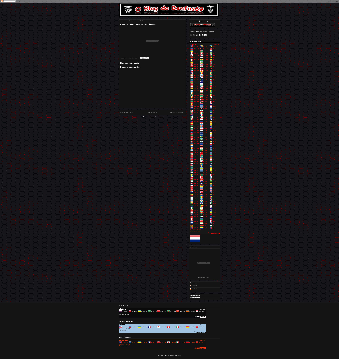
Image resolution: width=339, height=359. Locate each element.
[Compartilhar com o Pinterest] (148, 58)
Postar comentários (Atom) (154, 117)
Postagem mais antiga (177, 112)
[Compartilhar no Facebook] (146, 58)
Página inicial (152, 112)
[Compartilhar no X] (144, 58)
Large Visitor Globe (203, 277)
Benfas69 (194, 285)
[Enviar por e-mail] (141, 58)
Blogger (179, 355)
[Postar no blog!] (143, 58)
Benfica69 (194, 289)
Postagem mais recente (127, 112)
